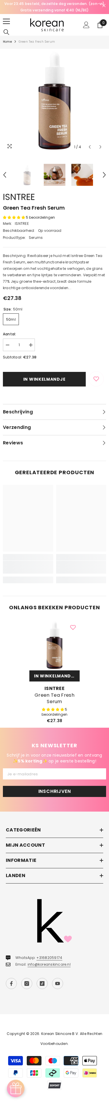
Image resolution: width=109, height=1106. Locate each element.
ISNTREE (19, 197)
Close (104, 6)
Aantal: (9, 334)
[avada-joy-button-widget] (15, 1088)
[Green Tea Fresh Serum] (54, 645)
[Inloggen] (86, 25)
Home (7, 41)
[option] (54, 7)
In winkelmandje (44, 379)
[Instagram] (26, 983)
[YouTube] (57, 983)
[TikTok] (42, 983)
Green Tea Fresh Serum (54, 698)
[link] (28, 567)
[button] (90, 147)
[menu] (6, 21)
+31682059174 (49, 957)
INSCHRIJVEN (54, 791)
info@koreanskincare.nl (49, 964)
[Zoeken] (6, 32)
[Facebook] (11, 983)
